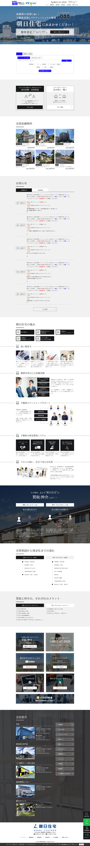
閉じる (81, 844)
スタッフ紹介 (61, 729)
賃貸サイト (60, 744)
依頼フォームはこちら (29, 646)
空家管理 (60, 764)
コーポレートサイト (63, 734)
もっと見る (45, 309)
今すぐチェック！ (30, 667)
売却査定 (63, 5)
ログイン (86, 837)
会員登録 (86, 830)
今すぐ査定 (30, 107)
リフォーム (60, 759)
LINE (86, 823)
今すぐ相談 (60, 107)
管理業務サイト (62, 754)
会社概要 (60, 724)
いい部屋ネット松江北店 (64, 773)
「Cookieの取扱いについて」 (65, 844)
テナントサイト (62, 749)
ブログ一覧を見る (60, 667)
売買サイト (60, 739)
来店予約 (86, 816)
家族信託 (60, 768)
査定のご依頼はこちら (59, 32)
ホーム (47, 5)
